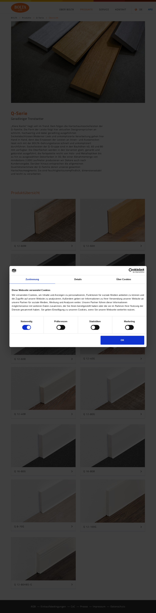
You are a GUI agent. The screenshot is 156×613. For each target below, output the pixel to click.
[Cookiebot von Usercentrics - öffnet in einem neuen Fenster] (131, 270)
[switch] (61, 327)
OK (122, 340)
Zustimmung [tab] (32, 279)
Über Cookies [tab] (123, 279)
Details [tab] (78, 279)
